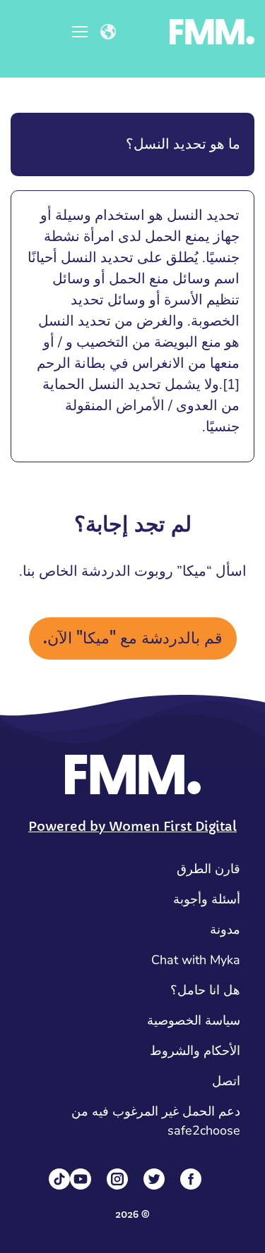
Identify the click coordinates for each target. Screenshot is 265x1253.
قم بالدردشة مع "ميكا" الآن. (133, 638)
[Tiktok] (59, 1179)
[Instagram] (117, 1179)
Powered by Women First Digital (132, 826)
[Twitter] (154, 1179)
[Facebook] (190, 1179)
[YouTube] (80, 1179)
